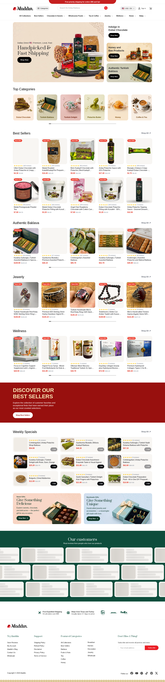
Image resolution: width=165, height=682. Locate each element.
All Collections (25, 16)
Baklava (64, 649)
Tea (62, 656)
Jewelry (90, 652)
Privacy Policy (39, 652)
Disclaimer (38, 649)
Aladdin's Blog (12, 649)
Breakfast (91, 642)
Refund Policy (39, 646)
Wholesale (11, 656)
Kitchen (90, 646)
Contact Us (11, 652)
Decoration (92, 649)
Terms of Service (40, 656)
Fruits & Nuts (65, 652)
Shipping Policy (39, 642)
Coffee (63, 659)
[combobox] (82, 8)
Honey (63, 662)
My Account (11, 646)
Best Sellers (39, 16)
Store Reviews (12, 642)
